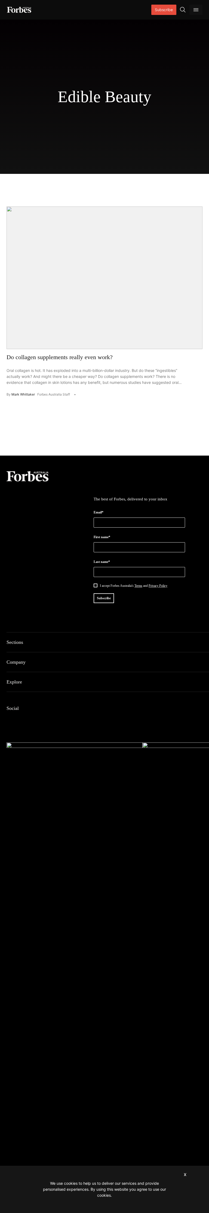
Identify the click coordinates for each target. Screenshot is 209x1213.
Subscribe (164, 9)
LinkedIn (23, 719)
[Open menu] (195, 10)
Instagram (36, 719)
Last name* (102, 562)
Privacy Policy (158, 586)
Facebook (10, 719)
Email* (98, 512)
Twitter (49, 719)
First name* (102, 537)
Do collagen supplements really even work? (60, 357)
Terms (138, 586)
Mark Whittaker (23, 394)
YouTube (62, 719)
